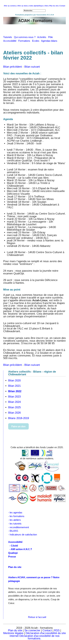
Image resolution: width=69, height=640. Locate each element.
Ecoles (36, 40)
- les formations (16, 516)
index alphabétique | (36, 6)
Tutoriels (8, 37)
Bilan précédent (12, 66)
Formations (25, 40)
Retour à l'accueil (37, 617)
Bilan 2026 (14, 412)
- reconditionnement (18, 527)
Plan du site (15, 630)
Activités (42, 37)
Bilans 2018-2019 (18, 418)
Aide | (47, 6)
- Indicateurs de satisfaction (22, 534)
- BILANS (13, 530)
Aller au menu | (23, 6)
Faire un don (18, 426)
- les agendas (15, 512)
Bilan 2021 (14, 385)
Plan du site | (54, 6)
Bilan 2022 (14, 391)
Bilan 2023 (14, 396)
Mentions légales (13, 633)
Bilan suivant (32, 66)
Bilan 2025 (14, 407)
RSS (57, 630)
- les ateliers (14, 520)
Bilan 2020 (14, 380)
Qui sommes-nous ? (25, 37)
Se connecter (32, 630)
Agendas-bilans (50, 40)
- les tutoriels (15, 523)
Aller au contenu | (10, 6)
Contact (62, 6)
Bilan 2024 (14, 401)
